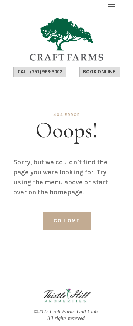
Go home (67, 221)
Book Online (99, 71)
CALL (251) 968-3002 (40, 71)
